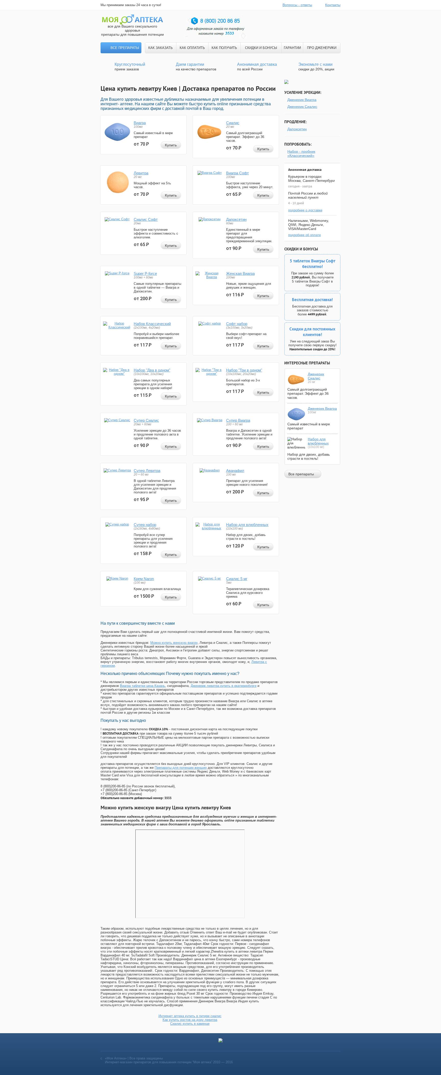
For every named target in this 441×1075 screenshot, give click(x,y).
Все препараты (125, 48)
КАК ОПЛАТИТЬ (192, 48)
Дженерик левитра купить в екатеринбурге (223, 686)
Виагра (140, 123)
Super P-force (145, 273)
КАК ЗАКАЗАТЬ (160, 48)
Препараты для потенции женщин (181, 768)
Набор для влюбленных (247, 524)
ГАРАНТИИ (292, 48)
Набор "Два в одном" (152, 370)
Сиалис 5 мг (236, 579)
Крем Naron (144, 579)
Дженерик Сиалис (302, 107)
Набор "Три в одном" (244, 370)
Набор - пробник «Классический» (301, 153)
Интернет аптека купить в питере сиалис (190, 1016)
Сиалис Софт (146, 219)
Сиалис (232, 123)
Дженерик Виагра (301, 100)
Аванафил (235, 470)
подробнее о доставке (305, 210)
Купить (171, 145)
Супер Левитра (147, 470)
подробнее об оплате (304, 235)
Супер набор (145, 524)
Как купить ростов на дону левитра (190, 1020)
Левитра (141, 173)
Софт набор (236, 324)
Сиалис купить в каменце (190, 1024)
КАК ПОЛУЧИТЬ (224, 48)
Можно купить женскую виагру (174, 643)
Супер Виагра (238, 420)
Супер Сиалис (146, 420)
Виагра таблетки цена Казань (142, 686)
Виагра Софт (237, 173)
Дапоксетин (236, 219)
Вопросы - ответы (297, 5)
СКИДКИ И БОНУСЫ (261, 48)
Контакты (332, 5)
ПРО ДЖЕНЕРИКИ (321, 48)
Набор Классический (152, 324)
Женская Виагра (240, 273)
